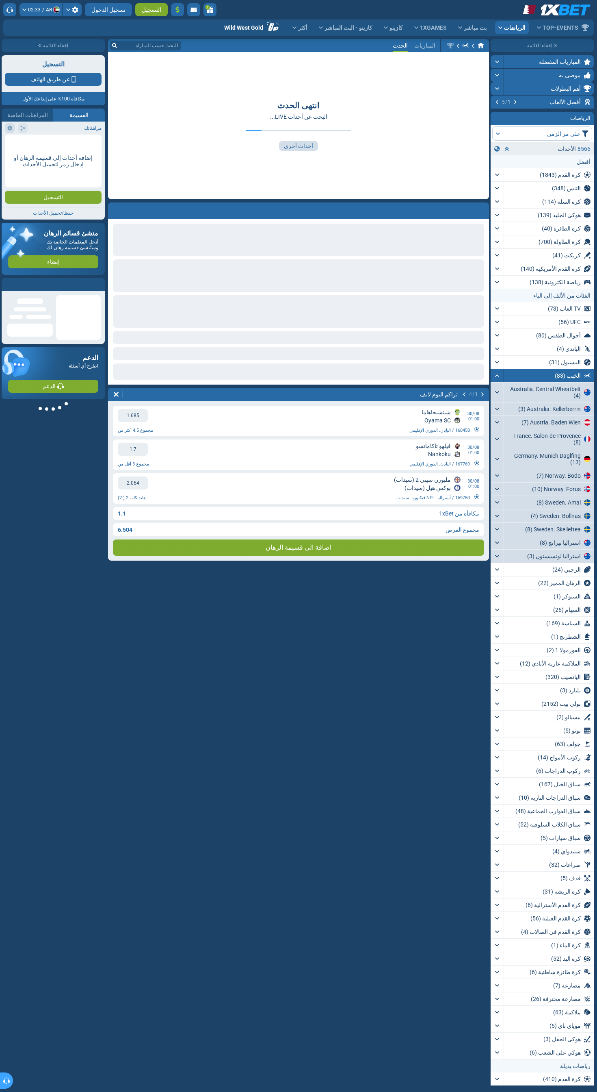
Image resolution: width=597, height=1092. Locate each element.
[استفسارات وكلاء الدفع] (193, 9)
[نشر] (497, 61)
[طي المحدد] (507, 198)
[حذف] (116, 394)
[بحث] (114, 45)
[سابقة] (515, 102)
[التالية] (497, 102)
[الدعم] (9, 9)
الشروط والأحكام (82, 145)
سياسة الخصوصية (23, 145)
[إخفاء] (497, 424)
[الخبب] (465, 45)
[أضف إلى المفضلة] (498, 115)
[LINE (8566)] (481, 45)
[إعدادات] (72, 9)
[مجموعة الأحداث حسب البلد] (497, 198)
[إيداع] (177, 9)
